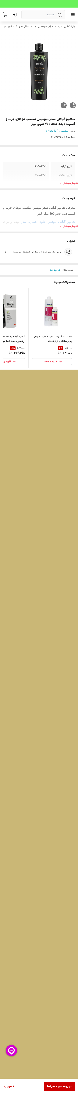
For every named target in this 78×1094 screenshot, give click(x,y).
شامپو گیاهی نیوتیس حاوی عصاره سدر (48, 221)
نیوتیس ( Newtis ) (57, 131)
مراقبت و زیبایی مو (43, 26)
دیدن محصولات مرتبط (59, 1086)
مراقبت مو (24, 26)
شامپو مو (9, 26)
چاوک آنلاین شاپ (66, 26)
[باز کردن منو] (72, 15)
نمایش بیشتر (70, 183)
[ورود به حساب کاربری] (15, 15)
